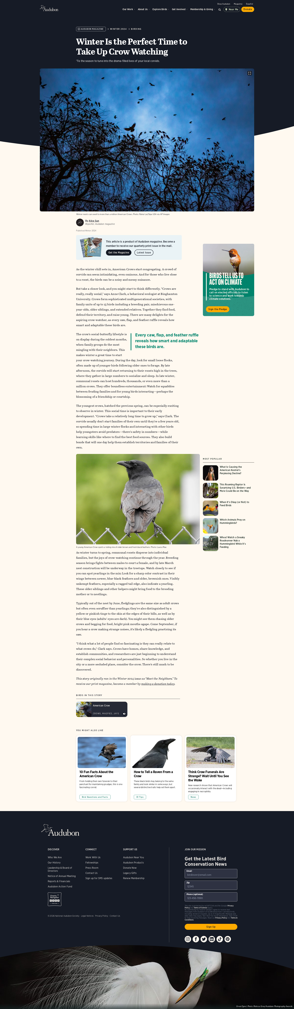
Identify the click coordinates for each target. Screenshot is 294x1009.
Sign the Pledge (217, 309)
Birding (136, 29)
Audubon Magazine (92, 29)
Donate (247, 9)
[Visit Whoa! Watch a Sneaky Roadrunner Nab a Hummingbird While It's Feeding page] (228, 543)
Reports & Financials (59, 881)
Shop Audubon (223, 4)
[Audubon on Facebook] (196, 939)
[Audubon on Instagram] (188, 939)
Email (189, 871)
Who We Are (55, 857)
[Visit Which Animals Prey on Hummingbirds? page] (228, 525)
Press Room (91, 867)
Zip (188, 883)
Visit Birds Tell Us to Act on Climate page (228, 280)
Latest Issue (144, 252)
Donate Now (130, 867)
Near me (233, 9)
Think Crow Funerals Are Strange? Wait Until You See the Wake (210, 768)
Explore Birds (160, 9)
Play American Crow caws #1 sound (124, 714)
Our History (54, 862)
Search (219, 9)
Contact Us (91, 873)
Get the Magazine (118, 252)
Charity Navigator (54, 899)
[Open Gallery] (249, 73)
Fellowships (91, 862)
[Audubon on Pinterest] (227, 939)
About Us (143, 9)
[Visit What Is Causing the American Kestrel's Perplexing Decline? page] (228, 473)
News (193, 797)
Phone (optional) (195, 894)
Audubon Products (133, 862)
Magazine (238, 4)
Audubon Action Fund (60, 886)
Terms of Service (200, 908)
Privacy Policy (101, 916)
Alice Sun (94, 220)
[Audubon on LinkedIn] (212, 939)
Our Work (128, 9)
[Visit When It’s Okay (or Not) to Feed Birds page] (228, 508)
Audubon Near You (133, 857)
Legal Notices (87, 916)
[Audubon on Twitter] (204, 939)
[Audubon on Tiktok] (220, 939)
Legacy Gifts (130, 873)
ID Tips (140, 797)
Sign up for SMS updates (98, 878)
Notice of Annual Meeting (62, 876)
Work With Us (92, 857)
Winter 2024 (118, 29)
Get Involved (178, 9)
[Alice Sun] (80, 222)
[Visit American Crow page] (101, 709)
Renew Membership (133, 878)
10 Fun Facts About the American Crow (101, 768)
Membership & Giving (201, 9)
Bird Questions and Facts (95, 797)
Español (249, 4)
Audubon (49, 8)
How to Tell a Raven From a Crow (156, 768)
